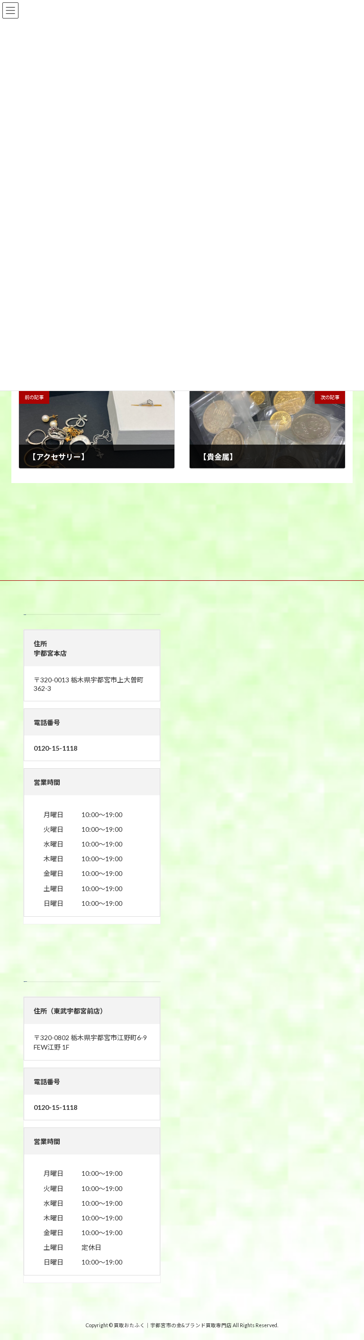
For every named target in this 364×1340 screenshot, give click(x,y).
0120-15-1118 (55, 748)
